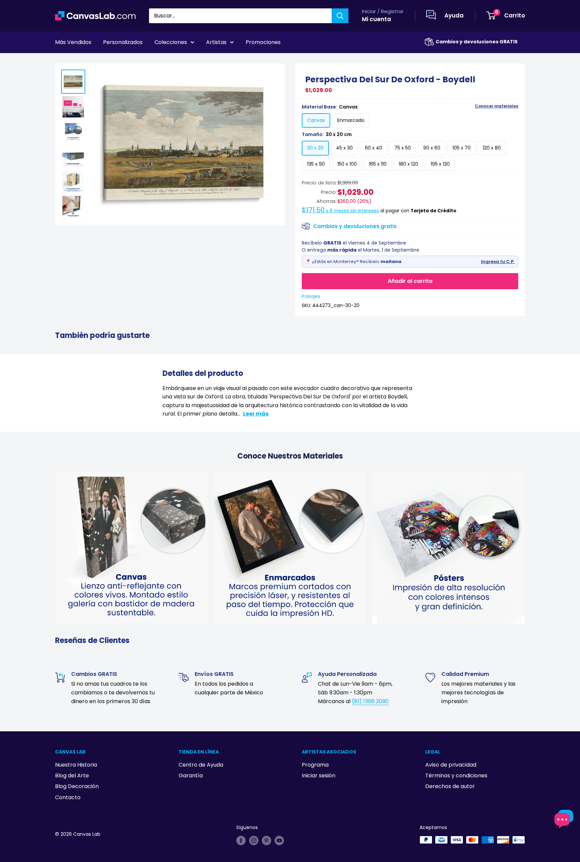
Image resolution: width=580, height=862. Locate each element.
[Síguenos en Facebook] (241, 840)
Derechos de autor (450, 786)
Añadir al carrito (410, 281)
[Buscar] (340, 15)
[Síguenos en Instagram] (253, 840)
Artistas (216, 42)
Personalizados (123, 42)
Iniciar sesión (318, 775)
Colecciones (170, 42)
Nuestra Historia (76, 765)
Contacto (68, 797)
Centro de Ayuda (201, 765)
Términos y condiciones (456, 775)
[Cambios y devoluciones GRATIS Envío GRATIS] (429, 42)
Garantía (191, 775)
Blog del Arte (72, 775)
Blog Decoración (77, 786)
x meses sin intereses (340, 211)
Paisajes (311, 296)
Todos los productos (98, 60)
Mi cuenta (376, 19)
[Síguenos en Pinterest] (266, 840)
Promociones (263, 42)
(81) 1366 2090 (370, 701)
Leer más (256, 414)
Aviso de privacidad (450, 765)
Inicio (61, 60)
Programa (315, 765)
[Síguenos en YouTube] (279, 840)
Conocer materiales (496, 106)
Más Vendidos (73, 42)
